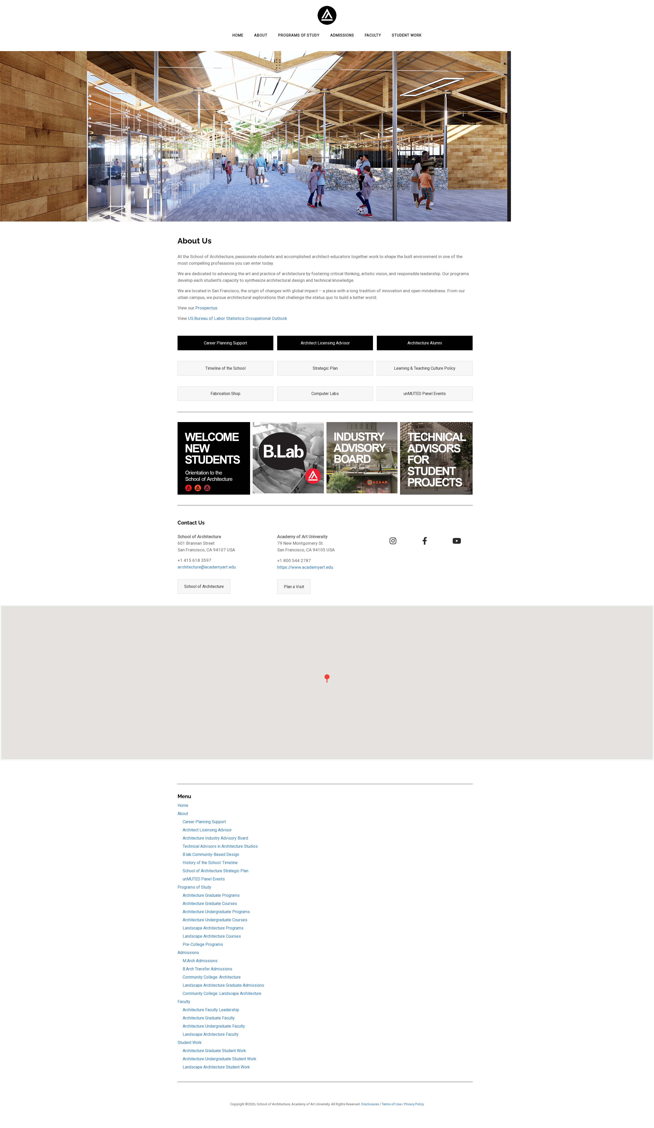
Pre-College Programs (203, 944)
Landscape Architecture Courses (212, 936)
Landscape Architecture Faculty (211, 1034)
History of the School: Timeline (210, 862)
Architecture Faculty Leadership (211, 1009)
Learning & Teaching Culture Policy (425, 368)
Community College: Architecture (212, 977)
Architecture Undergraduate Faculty (214, 1026)
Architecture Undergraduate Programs (216, 911)
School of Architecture (204, 586)
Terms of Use (391, 1104)
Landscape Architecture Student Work (216, 1067)
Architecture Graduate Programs (211, 895)
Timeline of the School (225, 368)
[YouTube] (457, 541)
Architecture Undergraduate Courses (215, 919)
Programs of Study (299, 35)
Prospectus (206, 307)
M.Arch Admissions (200, 960)
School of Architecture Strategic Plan (215, 870)
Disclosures (370, 1104)
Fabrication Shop (225, 393)
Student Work (407, 35)
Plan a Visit (294, 586)
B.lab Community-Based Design (211, 854)
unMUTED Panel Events (425, 393)
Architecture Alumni (424, 343)
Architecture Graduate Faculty (209, 1018)
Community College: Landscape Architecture (222, 993)
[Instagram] (393, 541)
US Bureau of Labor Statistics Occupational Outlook (237, 318)
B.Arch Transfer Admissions (207, 969)
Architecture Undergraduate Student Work (219, 1058)
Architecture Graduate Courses (210, 903)
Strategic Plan (325, 368)
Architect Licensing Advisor (325, 343)
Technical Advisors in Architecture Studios (220, 846)
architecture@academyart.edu (207, 566)
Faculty (373, 35)
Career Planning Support (225, 343)
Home (237, 35)
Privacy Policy (414, 1104)
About (260, 35)
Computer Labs (325, 393)
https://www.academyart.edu (305, 567)
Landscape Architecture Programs (213, 928)
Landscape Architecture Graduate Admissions (223, 985)
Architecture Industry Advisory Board (215, 838)
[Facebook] (425, 541)
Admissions (342, 35)
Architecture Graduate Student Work (214, 1050)
